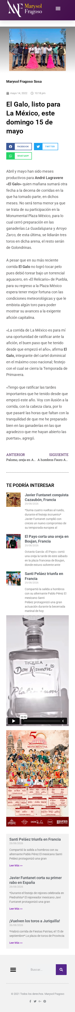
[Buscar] (61, 969)
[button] (58, 8)
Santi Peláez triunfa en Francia (35, 839)
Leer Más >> (15, 865)
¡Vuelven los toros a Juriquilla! (34, 921)
